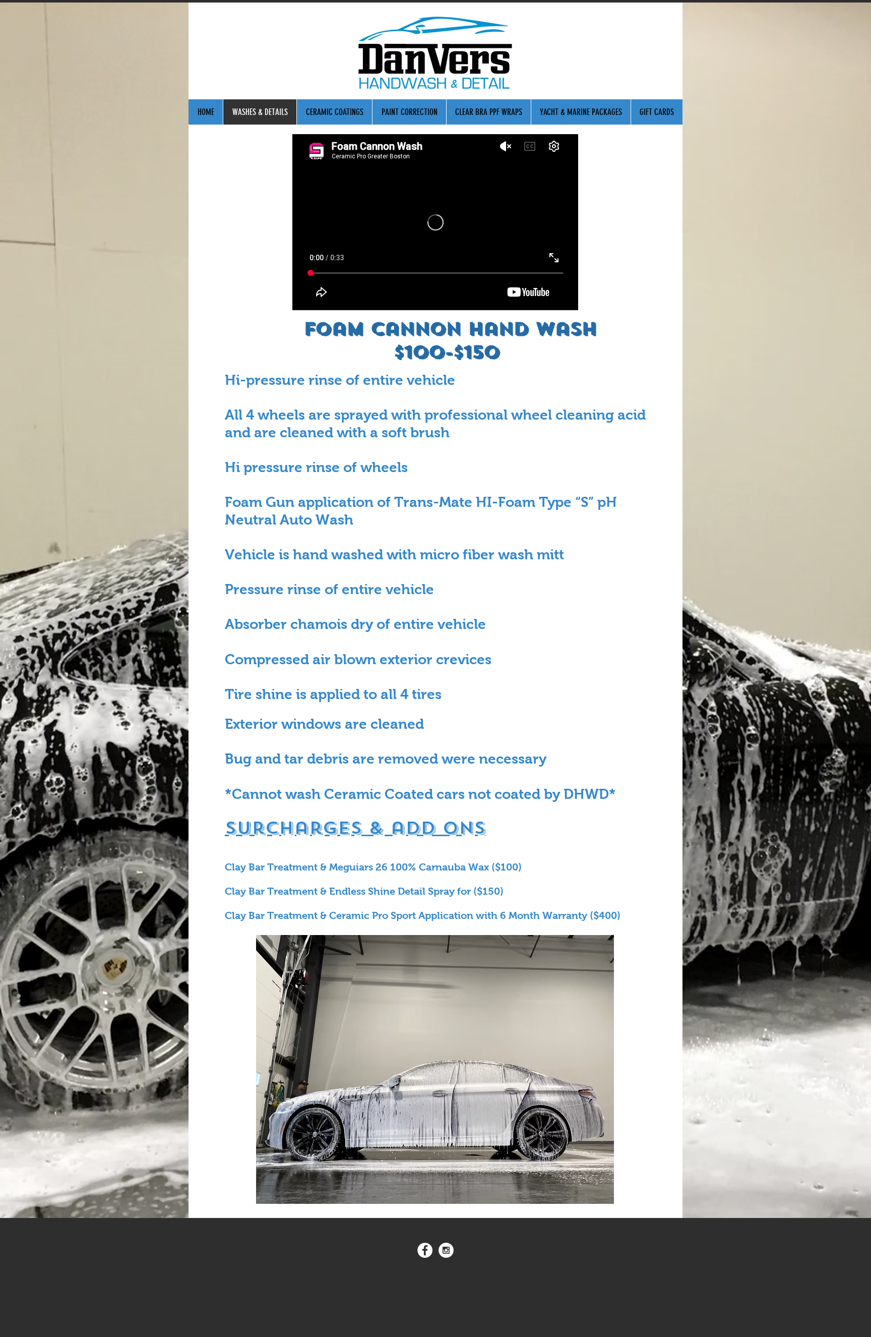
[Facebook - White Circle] (424, 1250)
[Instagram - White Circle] (446, 1250)
